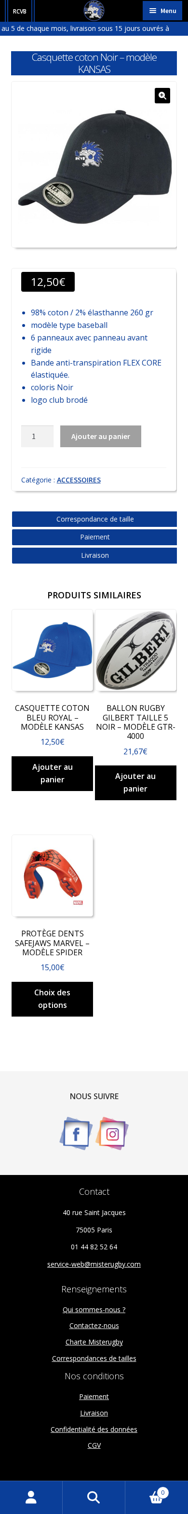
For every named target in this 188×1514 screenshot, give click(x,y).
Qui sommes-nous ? (94, 1309)
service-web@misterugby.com (94, 1264)
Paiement (95, 536)
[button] (162, 95)
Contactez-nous (94, 1325)
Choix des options (52, 998)
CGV (94, 1445)
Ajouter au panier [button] (52, 773)
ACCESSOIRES (79, 479)
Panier (144, 1489)
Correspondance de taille (95, 519)
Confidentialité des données (94, 1429)
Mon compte (31, 1497)
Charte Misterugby (94, 1341)
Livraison (95, 555)
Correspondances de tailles (94, 1358)
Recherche (94, 1497)
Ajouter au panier (100, 436)
